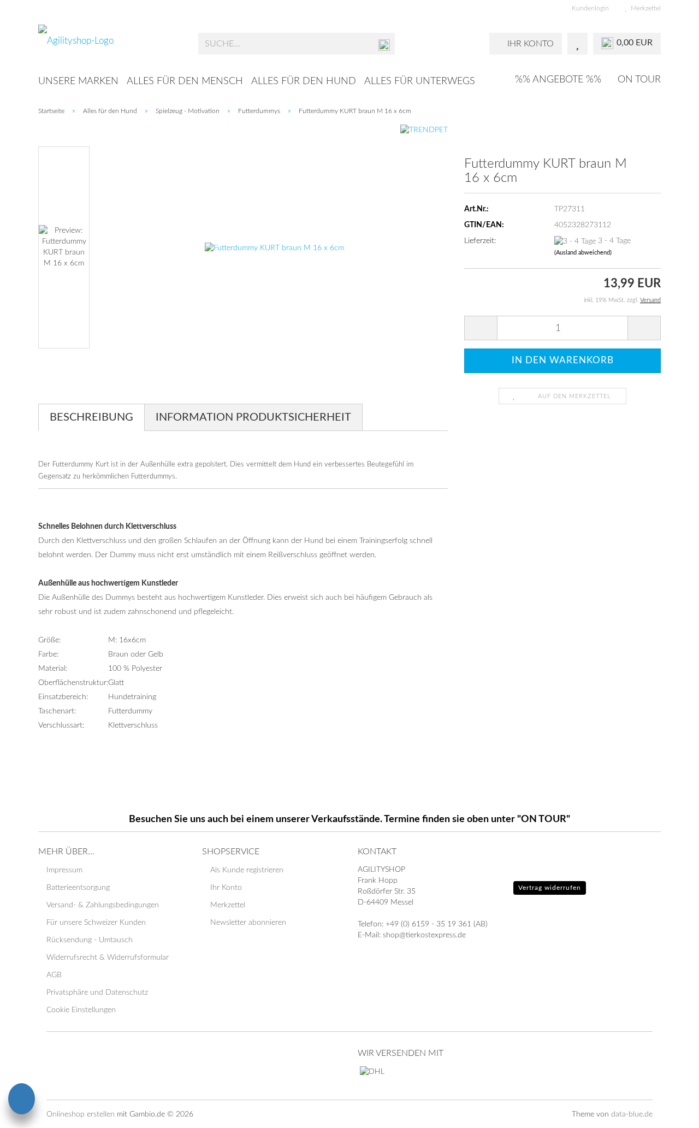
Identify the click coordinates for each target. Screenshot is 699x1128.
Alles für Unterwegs (419, 81)
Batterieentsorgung (78, 887)
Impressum (64, 870)
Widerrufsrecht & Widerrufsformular (107, 957)
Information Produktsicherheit (253, 417)
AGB (54, 975)
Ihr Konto (226, 887)
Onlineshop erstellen (80, 1114)
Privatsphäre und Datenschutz (97, 992)
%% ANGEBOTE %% (558, 80)
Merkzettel (644, 8)
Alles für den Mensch (185, 81)
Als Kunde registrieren (246, 870)
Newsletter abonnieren (248, 922)
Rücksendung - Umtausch (89, 940)
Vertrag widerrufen (549, 887)
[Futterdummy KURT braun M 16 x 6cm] (274, 247)
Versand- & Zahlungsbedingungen (102, 905)
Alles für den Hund (303, 81)
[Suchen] (384, 44)
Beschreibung (91, 417)
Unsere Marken (78, 81)
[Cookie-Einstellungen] (21, 1101)
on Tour (639, 80)
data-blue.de (632, 1114)
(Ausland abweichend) (583, 253)
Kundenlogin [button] (588, 8)
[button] (480, 328)
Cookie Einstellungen (81, 1010)
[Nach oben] (669, 1111)
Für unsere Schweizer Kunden (96, 922)
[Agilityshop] (110, 44)
